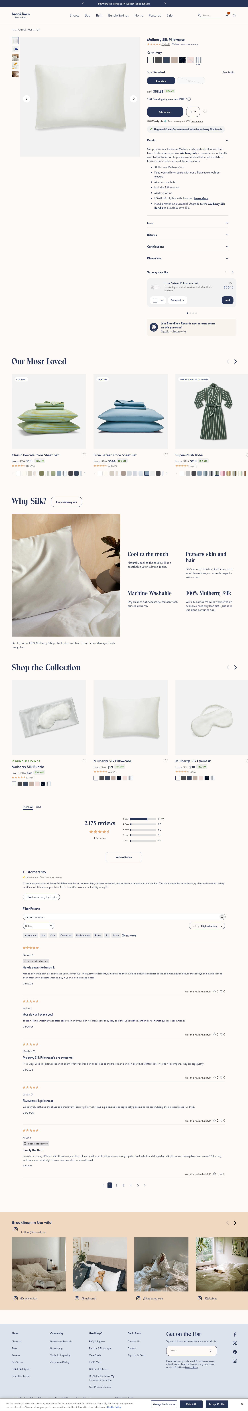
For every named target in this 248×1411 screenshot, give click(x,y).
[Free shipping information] (189, 99)
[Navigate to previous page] (103, 1185)
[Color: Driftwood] (174, 60)
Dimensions (154, 258)
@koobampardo (153, 1298)
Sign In (176, 331)
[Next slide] (165, 3)
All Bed (22, 29)
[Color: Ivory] (150, 60)
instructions (31, 935)
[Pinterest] (235, 1355)
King (190, 81)
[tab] (187, 313)
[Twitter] (235, 1346)
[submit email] (210, 1351)
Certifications (155, 247)
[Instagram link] (39, 1264)
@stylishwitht (28, 1298)
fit (107, 935)
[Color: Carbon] (158, 60)
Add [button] (227, 300)
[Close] (242, 1404)
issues (116, 935)
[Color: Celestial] (182, 60)
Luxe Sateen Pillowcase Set (181, 283)
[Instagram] (235, 1364)
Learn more (197, 121)
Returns (152, 235)
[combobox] (38, 926)
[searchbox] (121, 917)
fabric (98, 935)
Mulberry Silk (34, 29)
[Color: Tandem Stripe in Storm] (198, 60)
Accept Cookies (217, 1404)
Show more (129, 935)
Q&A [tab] (38, 807)
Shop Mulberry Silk (66, 502)
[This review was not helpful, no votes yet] (221, 991)
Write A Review (124, 857)
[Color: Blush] (190, 60)
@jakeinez (210, 1298)
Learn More (201, 198)
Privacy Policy (191, 1367)
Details (151, 140)
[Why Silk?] (66, 575)
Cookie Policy (114, 1407)
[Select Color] (158, 300)
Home (14, 29)
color (53, 935)
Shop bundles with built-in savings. (124, 3)
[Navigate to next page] (144, 1185)
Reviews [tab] (28, 807)
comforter (66, 935)
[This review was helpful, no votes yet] (214, 991)
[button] (234, 15)
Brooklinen (122, 1397)
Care (150, 223)
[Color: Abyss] (166, 60)
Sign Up (165, 331)
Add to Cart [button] (165, 112)
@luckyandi (89, 1298)
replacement (83, 935)
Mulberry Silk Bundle (211, 129)
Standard (161, 81)
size (43, 935)
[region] (124, 1404)
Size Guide (228, 72)
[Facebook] (235, 1337)
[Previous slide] (82, 3)
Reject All (191, 1404)
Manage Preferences (164, 1404)
